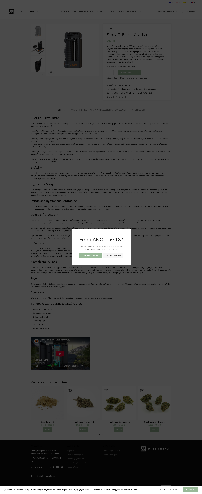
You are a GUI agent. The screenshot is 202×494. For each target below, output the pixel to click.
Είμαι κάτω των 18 (113, 255)
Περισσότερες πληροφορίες (169, 490)
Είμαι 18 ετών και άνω (90, 255)
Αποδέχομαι (191, 490)
